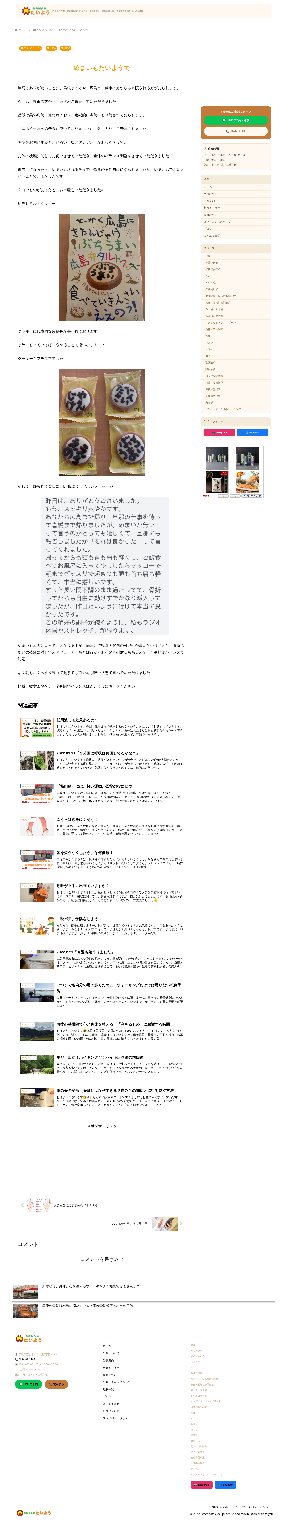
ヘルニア (210, 275)
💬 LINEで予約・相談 (235, 120)
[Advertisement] (102, 1159)
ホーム (208, 187)
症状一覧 (108, 1389)
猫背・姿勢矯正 (214, 382)
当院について (212, 194)
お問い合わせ (111, 1411)
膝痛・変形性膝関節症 (218, 302)
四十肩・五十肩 (214, 309)
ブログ (208, 228)
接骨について (212, 215)
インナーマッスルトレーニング (223, 409)
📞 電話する (56, 1384)
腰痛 (208, 255)
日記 (53, 48)
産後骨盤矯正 (213, 389)
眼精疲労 (210, 369)
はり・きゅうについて (217, 221)
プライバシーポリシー (116, 1418)
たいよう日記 (32, 48)
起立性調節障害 (214, 375)
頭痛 (208, 335)
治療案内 (209, 200)
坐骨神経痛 (211, 262)
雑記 (67, 48)
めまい (209, 342)
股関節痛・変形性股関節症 (220, 296)
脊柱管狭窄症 (213, 269)
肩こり (209, 356)
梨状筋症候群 (213, 289)
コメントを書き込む (102, 1259)
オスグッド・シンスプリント (221, 322)
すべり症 (210, 282)
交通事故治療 (213, 396)
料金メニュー (212, 207)
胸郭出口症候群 (214, 315)
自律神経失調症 (214, 329)
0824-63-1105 (27, 1359)
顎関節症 (210, 362)
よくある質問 (212, 235)
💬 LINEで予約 (28, 1384)
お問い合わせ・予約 (224, 1507)
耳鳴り (209, 349)
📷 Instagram (219, 432)
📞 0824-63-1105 (236, 131)
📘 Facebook (252, 432)
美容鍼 (209, 402)
